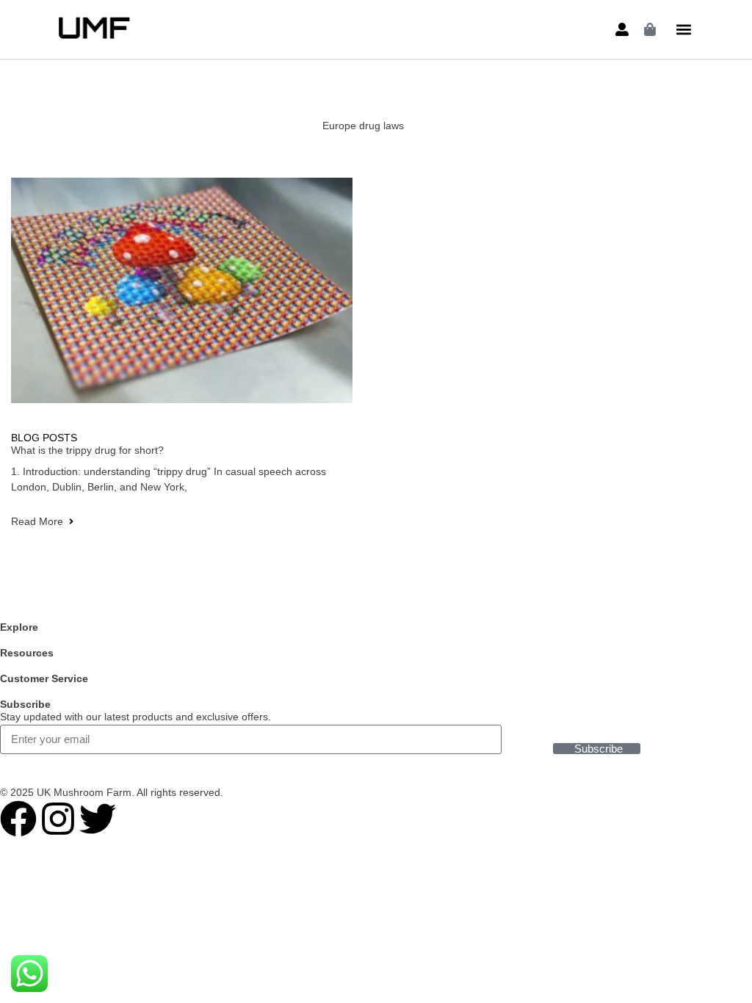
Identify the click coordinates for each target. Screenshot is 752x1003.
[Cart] (650, 29)
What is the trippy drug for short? (87, 450)
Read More (37, 521)
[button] (683, 30)
